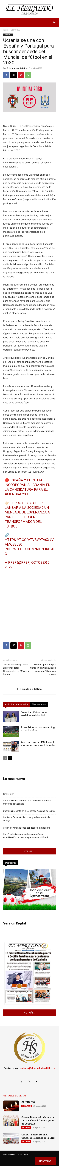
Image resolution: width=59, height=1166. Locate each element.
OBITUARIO (8, 794)
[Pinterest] (21, 75)
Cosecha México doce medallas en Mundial (33, 714)
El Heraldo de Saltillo (17, 68)
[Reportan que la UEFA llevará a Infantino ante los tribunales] (11, 746)
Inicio (5, 30)
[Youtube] (37, 1082)
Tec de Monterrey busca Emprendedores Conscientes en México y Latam (16, 669)
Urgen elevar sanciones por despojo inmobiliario (26, 828)
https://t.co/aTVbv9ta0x (27, 540)
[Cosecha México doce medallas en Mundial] (11, 716)
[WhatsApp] (28, 75)
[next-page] (10, 758)
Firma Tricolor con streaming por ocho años (37, 729)
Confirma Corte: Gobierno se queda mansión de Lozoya (26, 819)
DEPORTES (15, 30)
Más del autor (39, 704)
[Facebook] (6, 75)
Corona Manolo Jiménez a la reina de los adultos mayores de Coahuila (27, 802)
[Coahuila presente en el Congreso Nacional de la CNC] (11, 1138)
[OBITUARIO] (11, 1106)
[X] (13, 75)
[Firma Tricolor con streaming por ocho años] (11, 731)
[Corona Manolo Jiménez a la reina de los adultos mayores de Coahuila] (11, 1120)
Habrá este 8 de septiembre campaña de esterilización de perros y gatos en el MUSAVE (25, 836)
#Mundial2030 (17, 494)
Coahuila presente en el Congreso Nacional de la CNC (29, 811)
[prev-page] (5, 758)
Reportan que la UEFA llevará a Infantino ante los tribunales (38, 744)
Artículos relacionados (16, 704)
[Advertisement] (29, 603)
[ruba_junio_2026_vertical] (29, 909)
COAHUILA (26, 1127)
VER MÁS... (29, 851)
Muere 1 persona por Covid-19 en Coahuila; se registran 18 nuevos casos (43, 669)
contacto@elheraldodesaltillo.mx (37, 1068)
